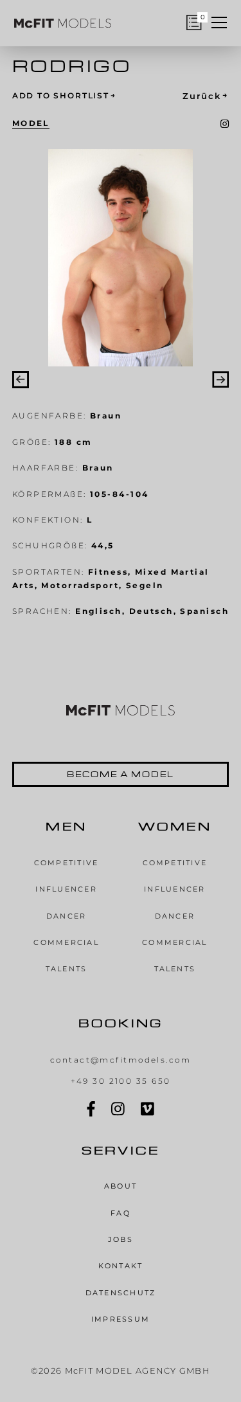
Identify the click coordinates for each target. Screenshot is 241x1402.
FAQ (120, 1213)
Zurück (206, 95)
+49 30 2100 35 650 (121, 1081)
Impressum (120, 1319)
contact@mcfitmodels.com (120, 1060)
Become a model (120, 774)
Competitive (66, 862)
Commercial (66, 942)
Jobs (120, 1239)
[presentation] (20, 379)
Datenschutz (120, 1292)
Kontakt (120, 1265)
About (120, 1186)
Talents (66, 968)
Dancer (66, 916)
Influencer (66, 889)
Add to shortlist (64, 95)
